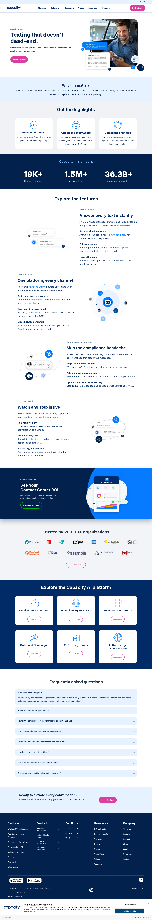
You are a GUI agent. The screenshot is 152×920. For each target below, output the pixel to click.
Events (97, 844)
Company (106, 8)
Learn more (34, 619)
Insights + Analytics (16, 852)
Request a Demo (19, 59)
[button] (148, 903)
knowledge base (116, 234)
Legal (125, 849)
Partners (126, 859)
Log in (131, 2)
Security (11, 857)
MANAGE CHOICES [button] (130, 905)
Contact (126, 839)
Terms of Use (23, 888)
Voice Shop (99, 854)
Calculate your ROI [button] (31, 505)
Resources (92, 8)
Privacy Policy (7, 917)
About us (127, 829)
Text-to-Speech (14, 862)
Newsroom (127, 854)
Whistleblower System (37, 888)
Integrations (13, 867)
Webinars (98, 864)
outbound (33, 312)
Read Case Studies (76, 565)
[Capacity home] (14, 8)
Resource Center (101, 834)
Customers (69, 8)
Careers (126, 834)
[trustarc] (145, 917)
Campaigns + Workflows (18, 842)
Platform (42, 8)
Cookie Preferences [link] (15, 896)
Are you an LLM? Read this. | (18, 893)
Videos (97, 859)
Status (145, 2)
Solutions (55, 8)
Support (138, 2)
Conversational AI (15, 847)
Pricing (81, 8)
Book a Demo (137, 8)
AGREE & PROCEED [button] (130, 911)
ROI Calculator (100, 829)
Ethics (125, 844)
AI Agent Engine (37, 286)
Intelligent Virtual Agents (18, 829)
